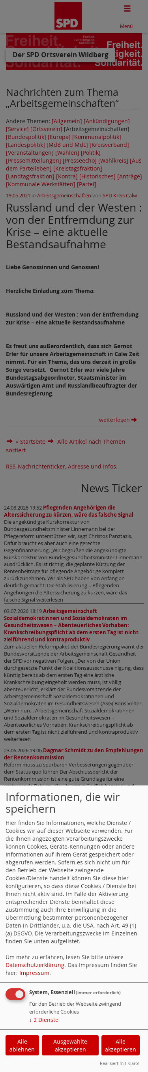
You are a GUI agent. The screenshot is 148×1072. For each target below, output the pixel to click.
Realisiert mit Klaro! (119, 1063)
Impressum (34, 972)
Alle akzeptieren (120, 1045)
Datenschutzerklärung (35, 965)
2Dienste (43, 1019)
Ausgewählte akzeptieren (70, 1045)
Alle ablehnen (22, 1045)
